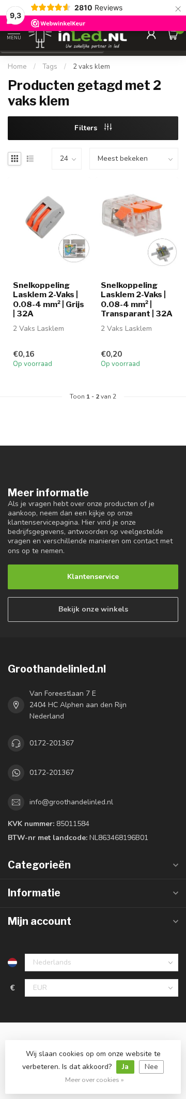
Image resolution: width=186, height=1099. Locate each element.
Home (17, 66)
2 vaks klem (91, 66)
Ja (125, 1067)
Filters (86, 128)
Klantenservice (93, 577)
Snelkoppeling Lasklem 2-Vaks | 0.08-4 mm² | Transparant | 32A (137, 299)
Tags (49, 66)
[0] (172, 34)
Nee (151, 1067)
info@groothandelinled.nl (71, 802)
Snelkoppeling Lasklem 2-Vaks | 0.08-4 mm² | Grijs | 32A (48, 299)
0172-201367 (51, 743)
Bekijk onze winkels (93, 609)
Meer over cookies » (94, 1079)
